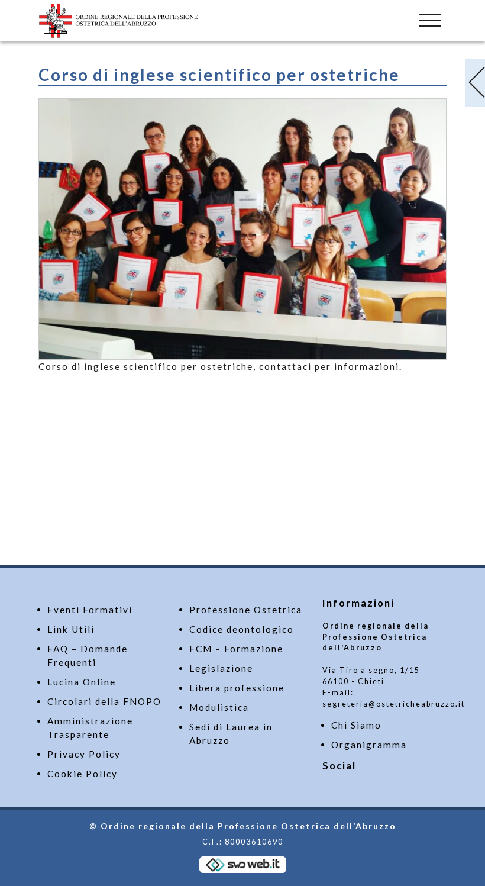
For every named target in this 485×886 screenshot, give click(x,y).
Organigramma (369, 744)
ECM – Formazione (236, 648)
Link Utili (71, 629)
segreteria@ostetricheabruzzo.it (393, 704)
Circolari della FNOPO (104, 701)
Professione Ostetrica (245, 609)
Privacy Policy (84, 754)
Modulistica (219, 707)
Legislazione (221, 668)
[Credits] (242, 864)
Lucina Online (81, 681)
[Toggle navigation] (430, 18)
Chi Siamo (356, 725)
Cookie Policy (82, 773)
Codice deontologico (241, 629)
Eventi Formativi (89, 609)
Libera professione (236, 687)
